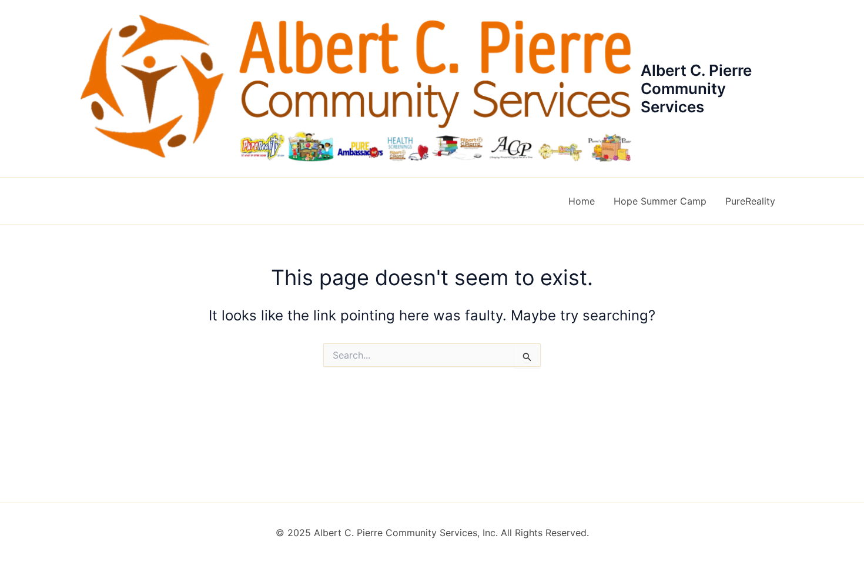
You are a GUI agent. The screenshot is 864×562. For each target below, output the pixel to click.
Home (581, 201)
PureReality (750, 201)
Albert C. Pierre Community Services (696, 88)
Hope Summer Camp (660, 201)
